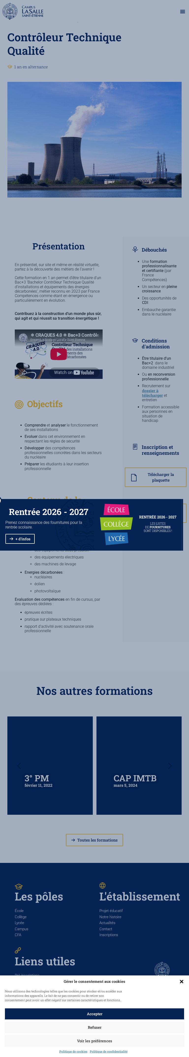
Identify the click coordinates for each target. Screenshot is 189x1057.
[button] (181, 981)
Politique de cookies (73, 1051)
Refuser (94, 1027)
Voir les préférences (94, 1040)
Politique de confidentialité (108, 1051)
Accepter (94, 1013)
